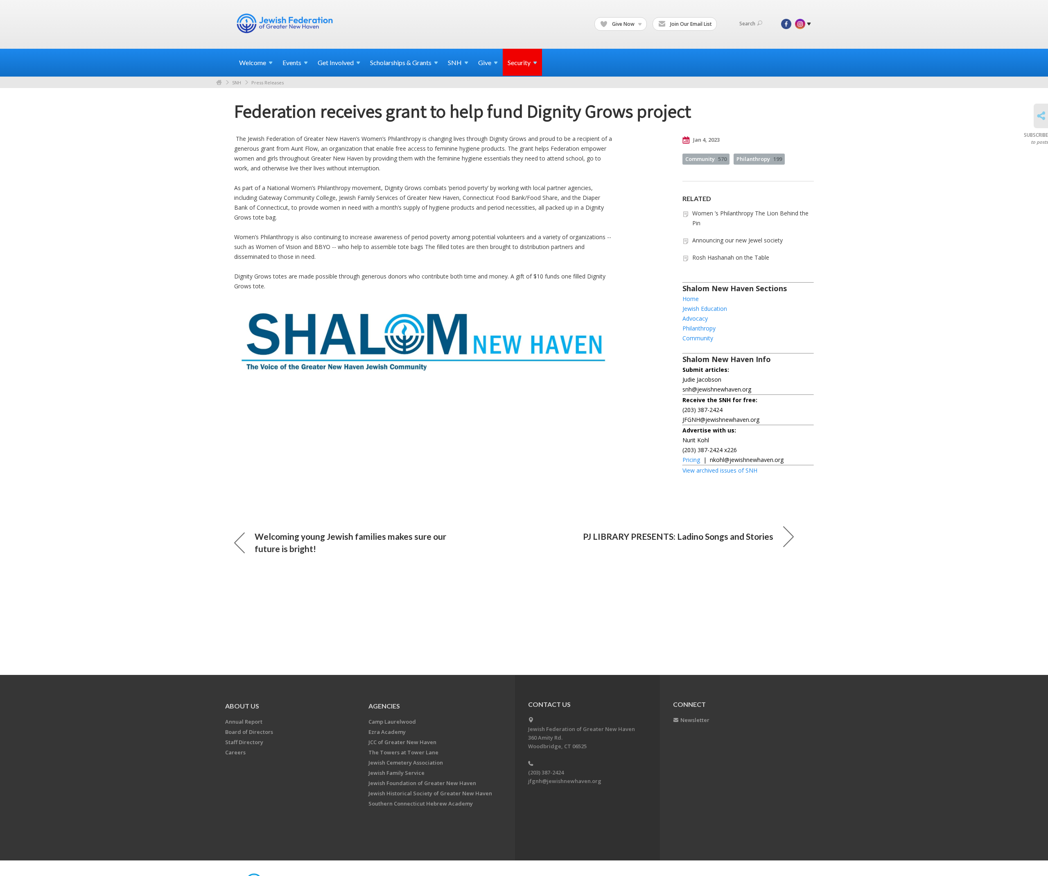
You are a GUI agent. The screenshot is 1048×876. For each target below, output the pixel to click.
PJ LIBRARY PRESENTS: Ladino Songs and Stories (678, 536)
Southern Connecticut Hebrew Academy (420, 803)
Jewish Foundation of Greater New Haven (422, 783)
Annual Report (243, 721)
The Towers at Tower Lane (403, 752)
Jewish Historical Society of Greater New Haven (430, 793)
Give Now (623, 23)
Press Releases (267, 82)
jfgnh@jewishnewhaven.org (564, 781)
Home (219, 82)
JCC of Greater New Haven (402, 742)
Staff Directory (244, 742)
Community (706, 159)
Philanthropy (759, 159)
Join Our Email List (690, 23)
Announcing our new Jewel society (737, 240)
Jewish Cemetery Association (405, 762)
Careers (235, 752)
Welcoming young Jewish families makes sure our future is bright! (350, 542)
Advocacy (695, 318)
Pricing (691, 460)
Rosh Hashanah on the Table (730, 257)
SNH (236, 82)
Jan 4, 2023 (706, 139)
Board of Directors (249, 732)
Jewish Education (704, 308)
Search (747, 23)
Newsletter (694, 720)
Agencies (384, 706)
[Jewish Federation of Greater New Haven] (285, 23)
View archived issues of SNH (719, 470)
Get (336, 62)
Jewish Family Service (396, 772)
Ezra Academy (387, 732)
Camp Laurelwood (392, 721)
